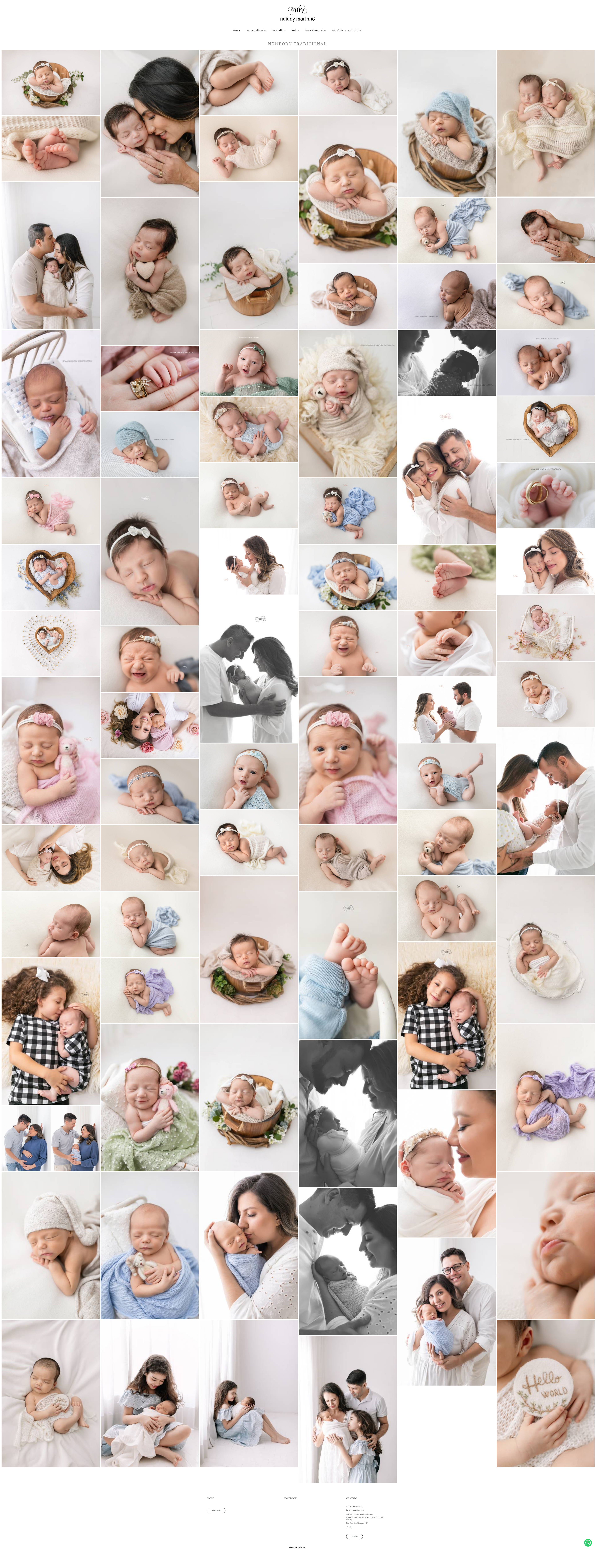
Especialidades (257, 30)
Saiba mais (216, 1510)
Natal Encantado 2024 (347, 30)
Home (237, 30)
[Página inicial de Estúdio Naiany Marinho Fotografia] (297, 13)
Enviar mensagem (356, 1510)
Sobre (295, 30)
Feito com (297, 1547)
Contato (354, 1536)
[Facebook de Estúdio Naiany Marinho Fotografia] (347, 1527)
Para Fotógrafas (315, 30)
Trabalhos (279, 30)
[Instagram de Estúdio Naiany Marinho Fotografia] (350, 1527)
